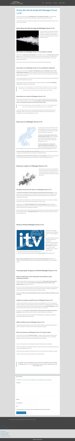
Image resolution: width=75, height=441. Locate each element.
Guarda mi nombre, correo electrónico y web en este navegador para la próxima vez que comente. (33, 409)
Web (17, 406)
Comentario (18, 382)
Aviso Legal (3, 425)
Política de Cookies (4, 428)
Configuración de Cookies (5, 436)
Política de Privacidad (5, 427)
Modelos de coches (49, 2)
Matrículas (55, 2)
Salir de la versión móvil (37, 439)
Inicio (43, 2)
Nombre (17, 399)
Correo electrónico (19, 402)
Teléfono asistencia (62, 2)
